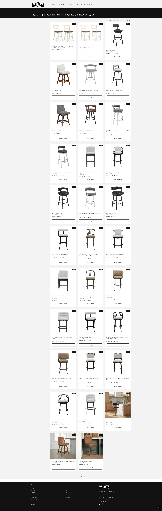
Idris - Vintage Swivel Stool (57, 213)
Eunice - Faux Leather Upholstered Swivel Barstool (88, 420)
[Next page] (99, 475)
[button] (54, 4)
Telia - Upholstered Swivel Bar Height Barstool (60, 254)
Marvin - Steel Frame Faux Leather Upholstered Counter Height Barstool (63, 296)
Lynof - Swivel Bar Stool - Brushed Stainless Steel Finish (62, 172)
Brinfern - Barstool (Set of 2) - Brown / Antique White (88, 46)
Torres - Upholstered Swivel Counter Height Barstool (61, 378)
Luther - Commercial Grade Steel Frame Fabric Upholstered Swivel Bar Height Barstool (117, 338)
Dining (32, 495)
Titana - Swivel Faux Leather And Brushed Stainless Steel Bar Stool (117, 131)
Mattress (33, 490)
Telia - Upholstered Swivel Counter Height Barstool (88, 337)
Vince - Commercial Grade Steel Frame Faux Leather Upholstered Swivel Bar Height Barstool (88, 255)
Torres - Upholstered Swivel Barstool (113, 296)
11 (96, 475)
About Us (67, 490)
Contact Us (67, 492)
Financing (67, 495)
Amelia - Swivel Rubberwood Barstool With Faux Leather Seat (63, 461)
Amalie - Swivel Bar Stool (56, 130)
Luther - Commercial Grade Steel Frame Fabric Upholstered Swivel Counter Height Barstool (62, 420)
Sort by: (110, 20)
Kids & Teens (34, 497)
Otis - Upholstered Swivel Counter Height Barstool (115, 254)
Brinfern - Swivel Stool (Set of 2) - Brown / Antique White (62, 46)
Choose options (118, 56)
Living (32, 488)
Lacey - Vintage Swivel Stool (111, 213)
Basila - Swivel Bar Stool (56, 90)
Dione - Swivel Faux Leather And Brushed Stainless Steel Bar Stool (90, 214)
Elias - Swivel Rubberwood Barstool (85, 461)
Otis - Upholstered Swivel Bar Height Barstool (114, 172)
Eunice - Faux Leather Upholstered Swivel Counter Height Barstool (62, 338)
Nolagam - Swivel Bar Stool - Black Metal (86, 130)
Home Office (34, 499)
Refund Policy (68, 497)
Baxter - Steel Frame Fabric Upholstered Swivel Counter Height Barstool (117, 379)
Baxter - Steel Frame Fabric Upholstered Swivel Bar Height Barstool (89, 379)
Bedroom (33, 492)
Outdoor (33, 504)
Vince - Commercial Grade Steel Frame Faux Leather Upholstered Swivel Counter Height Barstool (88, 296)
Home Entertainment (36, 501)
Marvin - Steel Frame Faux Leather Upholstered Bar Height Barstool (89, 172)
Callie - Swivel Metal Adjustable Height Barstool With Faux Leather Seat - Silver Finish (117, 420)
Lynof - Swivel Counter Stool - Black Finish (114, 90)
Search (66, 488)
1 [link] (81, 475)
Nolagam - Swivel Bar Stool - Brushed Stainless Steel (88, 90)
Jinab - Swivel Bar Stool (110, 50)
